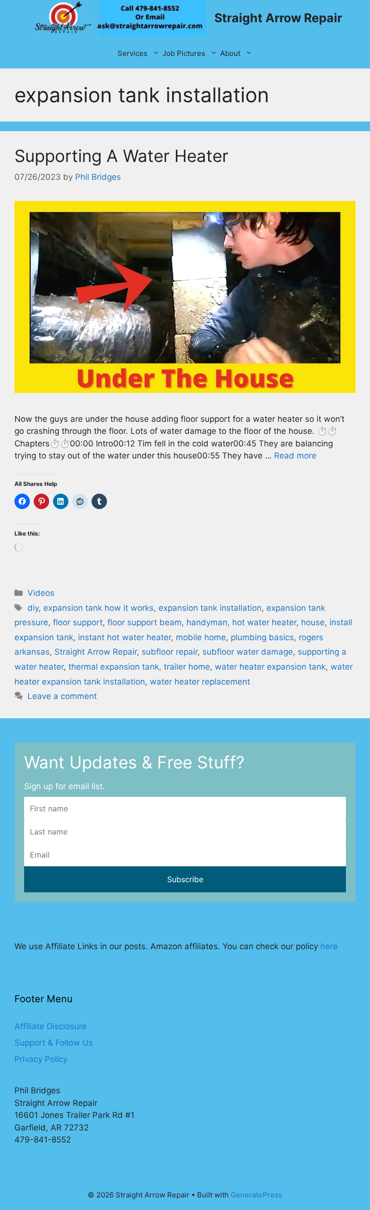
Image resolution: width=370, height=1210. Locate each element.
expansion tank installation (210, 608)
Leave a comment (62, 696)
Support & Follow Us (53, 1043)
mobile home (201, 637)
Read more (295, 455)
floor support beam (144, 622)
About (230, 53)
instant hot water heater (124, 637)
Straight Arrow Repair (278, 18)
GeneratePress (256, 1194)
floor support (78, 622)
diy (33, 608)
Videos (40, 593)
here (329, 946)
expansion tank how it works (98, 608)
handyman (206, 622)
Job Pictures (183, 53)
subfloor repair (170, 652)
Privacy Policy (40, 1059)
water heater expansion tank (270, 667)
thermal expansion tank (113, 667)
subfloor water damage (247, 652)
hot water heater (264, 622)
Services (132, 53)
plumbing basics (262, 637)
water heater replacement (200, 681)
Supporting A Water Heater (121, 156)
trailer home (187, 667)
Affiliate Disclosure (50, 1026)
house (313, 622)
